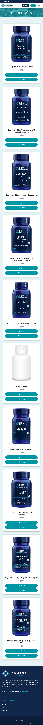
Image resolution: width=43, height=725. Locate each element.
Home (4, 704)
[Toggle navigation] (39, 6)
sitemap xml (19, 723)
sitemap (12, 723)
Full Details (21, 79)
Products (26, 5)
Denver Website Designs (26, 718)
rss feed (26, 723)
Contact (4, 710)
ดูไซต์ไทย (5, 1)
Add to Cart (21, 75)
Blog (3, 707)
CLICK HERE (20, 692)
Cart (34, 5)
